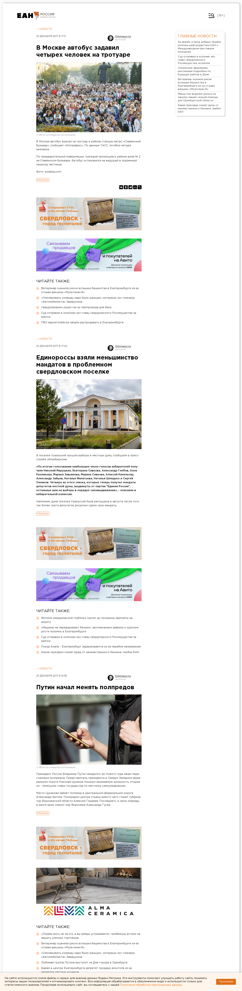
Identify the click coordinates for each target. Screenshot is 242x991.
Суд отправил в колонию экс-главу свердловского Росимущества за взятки (88, 315)
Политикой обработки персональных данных (151, 985)
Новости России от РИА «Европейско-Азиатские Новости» (28, 16)
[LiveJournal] (140, 187)
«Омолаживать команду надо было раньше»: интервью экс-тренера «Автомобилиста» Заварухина (87, 300)
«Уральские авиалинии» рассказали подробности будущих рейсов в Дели (194, 71)
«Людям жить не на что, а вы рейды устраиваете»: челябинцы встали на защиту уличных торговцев (90, 936)
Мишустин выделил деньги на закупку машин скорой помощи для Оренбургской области (198, 97)
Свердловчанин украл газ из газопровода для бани (76, 307)
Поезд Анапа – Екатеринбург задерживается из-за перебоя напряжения (91, 646)
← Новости (44, 29)
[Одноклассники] (126, 187)
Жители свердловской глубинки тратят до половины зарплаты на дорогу (86, 620)
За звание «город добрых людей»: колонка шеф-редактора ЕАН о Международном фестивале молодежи (200, 47)
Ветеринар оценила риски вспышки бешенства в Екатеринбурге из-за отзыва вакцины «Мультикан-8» (90, 290)
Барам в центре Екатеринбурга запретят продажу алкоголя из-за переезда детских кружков (86, 970)
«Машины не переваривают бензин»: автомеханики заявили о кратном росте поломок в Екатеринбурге (89, 629)
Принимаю (226, 981)
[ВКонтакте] (121, 187)
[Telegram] (130, 187)
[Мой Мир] (135, 187)
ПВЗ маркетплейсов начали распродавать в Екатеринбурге (82, 322)
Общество (42, 180)
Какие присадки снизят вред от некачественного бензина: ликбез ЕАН (90, 652)
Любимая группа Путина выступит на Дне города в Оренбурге (84, 962)
